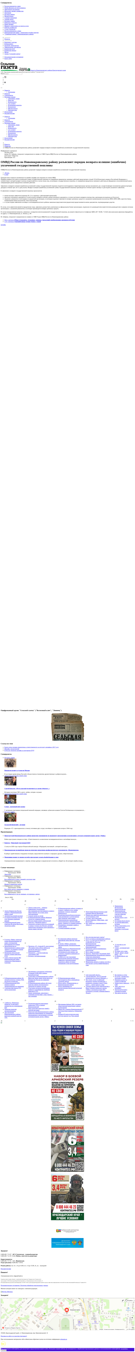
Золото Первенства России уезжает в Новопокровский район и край (13, 912)
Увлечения (7, 13)
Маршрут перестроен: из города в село (16, 26)
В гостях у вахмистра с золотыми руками (122, 977)
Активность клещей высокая (13, 916)
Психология (12, 107)
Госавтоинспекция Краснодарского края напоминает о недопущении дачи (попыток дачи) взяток (69, 916)
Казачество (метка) (10, 50)
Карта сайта (8, 58)
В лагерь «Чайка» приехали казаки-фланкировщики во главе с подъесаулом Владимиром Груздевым (13, 942)
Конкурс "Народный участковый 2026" (98, 953)
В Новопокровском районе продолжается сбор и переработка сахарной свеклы (68, 979)
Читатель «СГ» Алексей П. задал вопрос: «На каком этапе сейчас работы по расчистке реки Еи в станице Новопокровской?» (41, 948)
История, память (9, 21)
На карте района (9, 14)
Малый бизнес (9, 16)
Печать (7, 173)
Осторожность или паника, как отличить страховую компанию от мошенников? (69, 953)
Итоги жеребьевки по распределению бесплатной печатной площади (70, 988)
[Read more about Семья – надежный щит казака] (10, 803)
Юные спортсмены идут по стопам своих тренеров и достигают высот (122, 928)
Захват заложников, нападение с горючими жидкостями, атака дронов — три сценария (40, 994)
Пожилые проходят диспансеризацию (10, 1010)
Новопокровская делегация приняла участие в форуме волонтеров (121, 913)
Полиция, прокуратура (11, 45)
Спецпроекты (8, 95)
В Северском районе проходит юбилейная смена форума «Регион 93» (69, 940)
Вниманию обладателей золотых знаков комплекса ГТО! (12, 954)
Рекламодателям (9, 113)
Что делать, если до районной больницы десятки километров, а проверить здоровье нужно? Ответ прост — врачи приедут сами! (96, 982)
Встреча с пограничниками (36, 956)
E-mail (6, 174)
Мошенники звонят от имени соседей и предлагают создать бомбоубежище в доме (98, 963)
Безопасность (12, 102)
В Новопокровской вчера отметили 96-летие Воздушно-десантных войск (14, 924)
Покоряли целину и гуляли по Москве (121, 980)
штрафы (3, 225)
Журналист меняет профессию (14, 11)
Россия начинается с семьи (12, 31)
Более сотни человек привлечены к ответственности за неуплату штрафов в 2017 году (31, 747)
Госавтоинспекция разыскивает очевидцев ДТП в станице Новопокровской (38, 1005)
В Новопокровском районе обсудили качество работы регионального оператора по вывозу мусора (39, 984)
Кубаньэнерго (8, 44)
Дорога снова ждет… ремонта (37, 907)
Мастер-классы (13, 108)
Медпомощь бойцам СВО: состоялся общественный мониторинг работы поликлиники (69, 1006)
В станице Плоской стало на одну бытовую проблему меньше (13, 919)
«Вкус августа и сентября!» (120, 987)
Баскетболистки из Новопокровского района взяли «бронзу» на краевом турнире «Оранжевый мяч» (14, 948)
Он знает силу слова (121, 951)
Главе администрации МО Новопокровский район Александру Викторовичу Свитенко (12, 960)
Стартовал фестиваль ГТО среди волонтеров (12, 988)
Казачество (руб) (9, 49)
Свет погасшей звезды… (93, 975)
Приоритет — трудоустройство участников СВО (38, 953)
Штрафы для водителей (11, 749)
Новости (7, 90)
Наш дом (11, 100)
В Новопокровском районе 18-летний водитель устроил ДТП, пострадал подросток (14, 979)
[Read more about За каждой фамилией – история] (10, 821)
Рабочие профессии (10, 27)
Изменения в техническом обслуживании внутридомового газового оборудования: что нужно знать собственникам (41, 911)
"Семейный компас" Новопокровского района (19, 34)
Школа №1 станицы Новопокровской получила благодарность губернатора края (70, 1011)
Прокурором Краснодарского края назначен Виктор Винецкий (96, 912)
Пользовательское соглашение (13, 57)
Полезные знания (9, 97)
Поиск (3, 73)
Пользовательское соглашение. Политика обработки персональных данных (24, 1285)
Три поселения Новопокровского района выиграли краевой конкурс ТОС (12, 1015)
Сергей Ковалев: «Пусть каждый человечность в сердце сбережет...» (97, 977)
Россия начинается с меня (12, 6)
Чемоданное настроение (12, 9)
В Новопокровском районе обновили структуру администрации (40, 918)
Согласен (4, 1350)
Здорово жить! (9, 19)
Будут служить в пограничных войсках (98, 939)
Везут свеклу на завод (92, 952)
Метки (6, 52)
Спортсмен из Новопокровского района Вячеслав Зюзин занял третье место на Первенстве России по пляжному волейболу (40, 979)
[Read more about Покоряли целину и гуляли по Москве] (10, 767)
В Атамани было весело (122, 921)
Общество (7, 146)
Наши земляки (9, 24)
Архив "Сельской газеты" (12, 54)
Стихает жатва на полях (35, 916)
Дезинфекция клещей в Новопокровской (93, 946)
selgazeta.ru (63, 1339)
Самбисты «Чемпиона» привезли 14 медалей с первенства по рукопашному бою (13, 1005)
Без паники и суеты (121, 975)
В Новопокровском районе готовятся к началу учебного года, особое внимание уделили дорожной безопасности (70, 911)
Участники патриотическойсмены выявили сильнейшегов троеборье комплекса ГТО (39, 989)
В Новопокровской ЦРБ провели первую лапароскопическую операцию (14, 984)
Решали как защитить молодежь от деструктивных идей (96, 915)
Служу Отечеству (9, 29)
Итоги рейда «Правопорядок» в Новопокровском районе (68, 984)
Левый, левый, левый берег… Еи (121, 953)
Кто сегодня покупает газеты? (95, 937)
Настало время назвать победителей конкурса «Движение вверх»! (39, 921)
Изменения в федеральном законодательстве (120, 907)
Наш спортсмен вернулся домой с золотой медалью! (38, 1009)
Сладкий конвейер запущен (67, 928)
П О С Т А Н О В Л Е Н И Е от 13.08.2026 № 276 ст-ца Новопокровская (95, 942)
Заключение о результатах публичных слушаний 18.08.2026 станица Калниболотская (40, 973)
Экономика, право (14, 98)
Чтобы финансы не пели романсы (15, 8)
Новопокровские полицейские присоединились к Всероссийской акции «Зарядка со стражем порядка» (70, 921)
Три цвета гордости (121, 993)
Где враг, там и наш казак (93, 918)
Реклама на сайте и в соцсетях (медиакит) (14, 1336)
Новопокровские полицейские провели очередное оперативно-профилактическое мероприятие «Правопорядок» (98, 957)
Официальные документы (12, 47)
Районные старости (10, 22)
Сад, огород (12, 103)
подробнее (124, 1349)
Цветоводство (12, 110)
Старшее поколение (10, 18)
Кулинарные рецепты (15, 105)
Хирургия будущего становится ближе (121, 990)
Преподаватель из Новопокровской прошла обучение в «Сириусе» (69, 949)
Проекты (7, 39)
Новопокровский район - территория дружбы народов (21, 32)
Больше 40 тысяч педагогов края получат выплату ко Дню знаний (68, 1015)
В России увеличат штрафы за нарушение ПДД (19, 750)
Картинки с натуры (10, 42)
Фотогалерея (8, 112)
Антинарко (11, 92)
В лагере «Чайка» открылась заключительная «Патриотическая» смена (69, 945)
